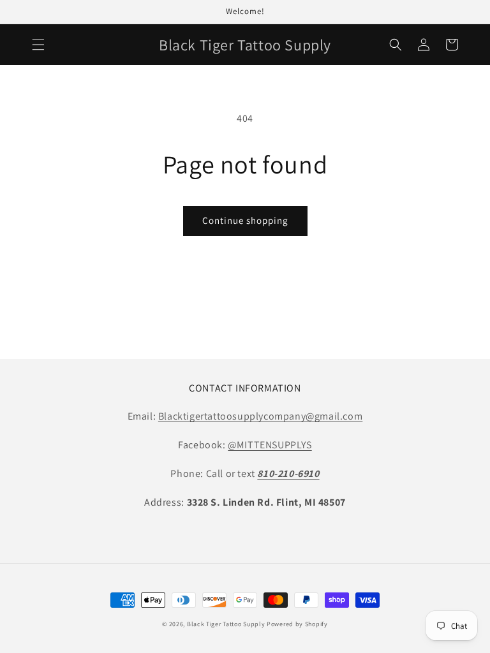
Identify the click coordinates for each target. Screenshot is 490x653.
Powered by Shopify (297, 624)
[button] (38, 45)
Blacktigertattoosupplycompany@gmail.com (260, 416)
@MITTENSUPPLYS (269, 444)
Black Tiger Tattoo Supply (226, 624)
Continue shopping (245, 220)
